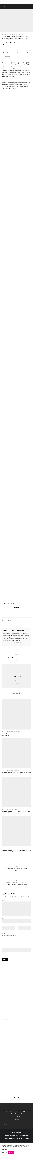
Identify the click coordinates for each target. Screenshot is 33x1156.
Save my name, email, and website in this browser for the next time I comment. (16, 932)
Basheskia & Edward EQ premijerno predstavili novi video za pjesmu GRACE (18, 1069)
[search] (29, 1124)
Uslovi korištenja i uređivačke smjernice (16, 1135)
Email (3, 925)
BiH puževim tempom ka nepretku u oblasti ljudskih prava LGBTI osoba (19, 1062)
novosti (15, 34)
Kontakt (27, 1138)
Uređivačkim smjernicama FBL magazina (15, 634)
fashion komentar (10, 731)
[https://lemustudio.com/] (14, 1013)
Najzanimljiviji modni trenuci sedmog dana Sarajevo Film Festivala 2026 (16, 773)
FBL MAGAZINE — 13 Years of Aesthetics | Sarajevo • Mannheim (16, 1)
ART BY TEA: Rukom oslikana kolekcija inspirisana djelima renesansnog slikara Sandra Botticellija (21, 613)
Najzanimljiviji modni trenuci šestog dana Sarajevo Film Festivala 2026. (16, 812)
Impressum (19, 1132)
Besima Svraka (5, 34)
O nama (13, 1132)
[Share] (2, 42)
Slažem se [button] (11, 1152)
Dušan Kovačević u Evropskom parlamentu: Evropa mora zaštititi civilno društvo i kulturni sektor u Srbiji (16, 1048)
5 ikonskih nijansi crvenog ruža (16, 1077)
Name (3, 918)
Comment (4, 900)
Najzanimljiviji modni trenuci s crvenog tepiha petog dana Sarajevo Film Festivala (16, 851)
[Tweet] (6, 42)
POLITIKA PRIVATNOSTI (9, 1138)
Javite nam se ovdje (16, 640)
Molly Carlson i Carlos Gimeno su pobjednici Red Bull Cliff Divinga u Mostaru (19, 1084)
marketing (20, 1138)
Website (19, 925)
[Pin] (10, 42)
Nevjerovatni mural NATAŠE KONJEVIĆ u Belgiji (16, 868)
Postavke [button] (4, 1152)
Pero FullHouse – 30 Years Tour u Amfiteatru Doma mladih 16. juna (19, 1055)
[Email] (18, 42)
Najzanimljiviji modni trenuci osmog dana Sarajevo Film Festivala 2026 (16, 734)
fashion (11, 34)
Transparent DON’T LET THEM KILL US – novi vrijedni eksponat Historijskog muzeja (16, 882)
